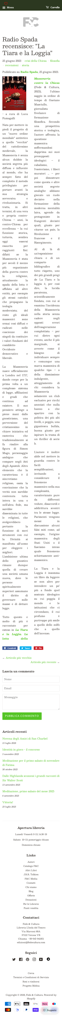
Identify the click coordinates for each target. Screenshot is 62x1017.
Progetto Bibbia (31, 985)
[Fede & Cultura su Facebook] (21, 960)
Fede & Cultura (34, 995)
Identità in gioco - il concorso (21, 749)
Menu (10, 7)
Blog (31, 891)
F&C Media (31, 878)
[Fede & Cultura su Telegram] (48, 960)
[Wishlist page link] (5, 3)
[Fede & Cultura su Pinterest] (27, 960)
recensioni (11, 65)
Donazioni (31, 899)
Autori (31, 862)
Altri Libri (31, 870)
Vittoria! (7, 802)
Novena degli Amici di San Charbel (25, 738)
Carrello (55, 7)
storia (25, 65)
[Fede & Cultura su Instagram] (34, 960)
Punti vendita (31, 908)
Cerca (31, 973)
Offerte (31, 895)
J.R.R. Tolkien (31, 874)
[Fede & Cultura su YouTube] (41, 960)
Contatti (31, 883)
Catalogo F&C (31, 866)
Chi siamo (31, 887)
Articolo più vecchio (18, 658)
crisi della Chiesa (36, 61)
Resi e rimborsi (31, 981)
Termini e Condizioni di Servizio (31, 977)
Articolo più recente (43, 662)
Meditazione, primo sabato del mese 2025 (28, 791)
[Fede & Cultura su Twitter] (14, 960)
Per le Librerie (31, 904)
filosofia (55, 61)
